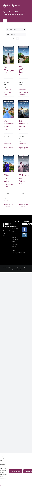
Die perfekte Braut (23, 69)
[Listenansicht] (17, 38)
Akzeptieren (16, 471)
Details (11, 92)
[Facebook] (24, 229)
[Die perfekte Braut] (23, 54)
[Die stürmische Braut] (8, 109)
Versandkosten (7, 89)
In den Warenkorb (6, 93)
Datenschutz (15, 269)
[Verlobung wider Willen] (23, 163)
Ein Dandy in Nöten (23, 123)
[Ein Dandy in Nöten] (23, 109)
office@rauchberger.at (18, 252)
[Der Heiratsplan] (8, 55)
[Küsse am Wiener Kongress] (8, 163)
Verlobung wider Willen (24, 178)
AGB (19, 269)
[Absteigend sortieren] (24, 29)
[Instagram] (24, 235)
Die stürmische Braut (9, 123)
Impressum (26, 267)
